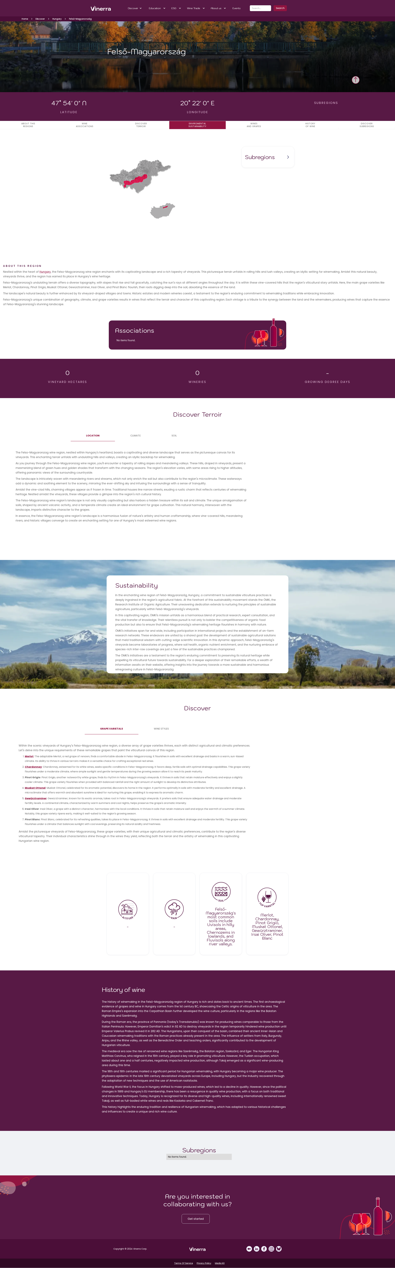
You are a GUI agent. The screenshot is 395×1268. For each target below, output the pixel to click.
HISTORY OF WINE (310, 125)
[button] (135, 8)
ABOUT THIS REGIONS (28, 125)
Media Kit (220, 1263)
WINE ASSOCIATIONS (84, 125)
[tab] (93, 435)
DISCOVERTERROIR (141, 125)
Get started (196, 1219)
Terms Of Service (183, 1263)
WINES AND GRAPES (254, 125)
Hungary (45, 272)
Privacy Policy (204, 1263)
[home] (100, 8)
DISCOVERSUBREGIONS (367, 125)
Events (236, 8)
